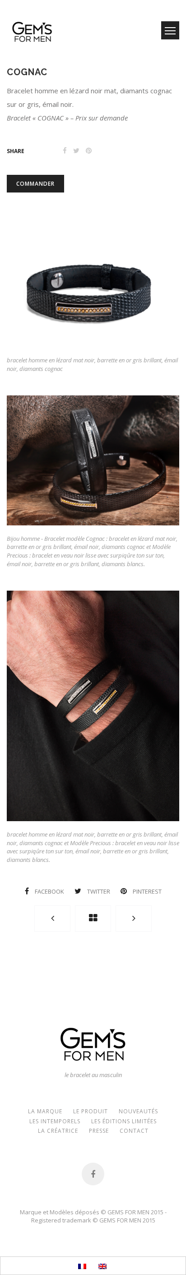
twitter (99, 891)
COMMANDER (35, 184)
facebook (49, 891)
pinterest (146, 891)
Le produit (90, 1111)
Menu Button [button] (170, 30)
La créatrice (58, 1131)
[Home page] (93, 918)
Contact (134, 1131)
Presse (99, 1131)
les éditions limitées (124, 1121)
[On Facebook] (93, 1174)
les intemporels (54, 1121)
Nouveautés (138, 1111)
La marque (45, 1111)
